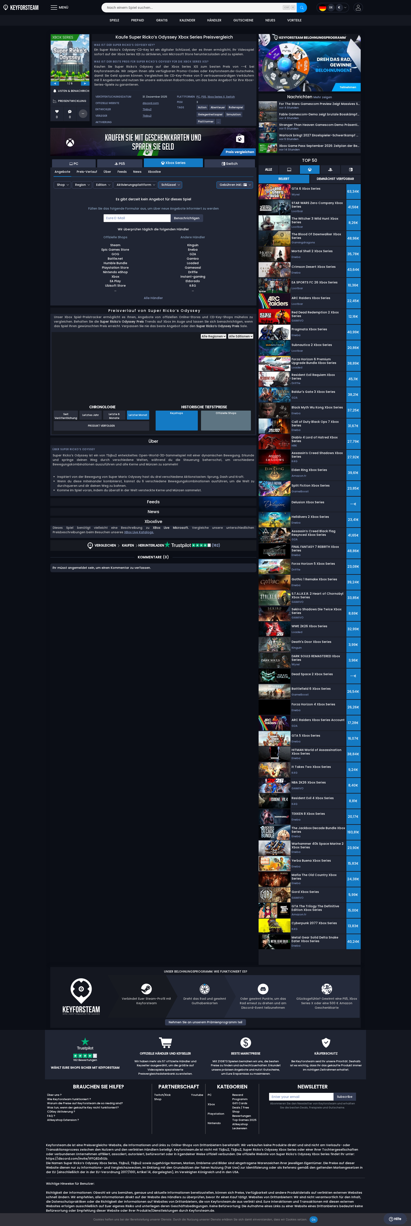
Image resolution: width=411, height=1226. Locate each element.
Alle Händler (153, 298)
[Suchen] (302, 7)
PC (198, 96)
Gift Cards (239, 1103)
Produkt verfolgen (101, 426)
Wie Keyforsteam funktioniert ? (69, 1099)
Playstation (216, 1114)
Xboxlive (154, 172)
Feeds (122, 172)
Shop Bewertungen (241, 1114)
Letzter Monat (138, 415)
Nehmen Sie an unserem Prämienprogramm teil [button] (205, 1022)
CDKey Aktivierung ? (61, 1112)
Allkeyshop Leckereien (240, 1126)
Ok (314, 1219)
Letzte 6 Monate (114, 416)
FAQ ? (51, 1116)
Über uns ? (54, 1095)
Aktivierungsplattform (134, 185)
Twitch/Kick (162, 1095)
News (137, 172)
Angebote (62, 172)
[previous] (55, 83)
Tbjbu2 (147, 109)
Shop (61, 185)
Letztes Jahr (90, 415)
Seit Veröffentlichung (66, 416)
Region (80, 185)
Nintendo (214, 1123)
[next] (85, 83)
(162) (215, 545)
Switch (230, 96)
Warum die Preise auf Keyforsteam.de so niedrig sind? (85, 1103)
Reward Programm (239, 1097)
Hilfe (397, 1219)
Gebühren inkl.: (231, 185)
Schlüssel (168, 185)
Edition (101, 185)
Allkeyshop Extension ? (63, 1120)
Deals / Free (240, 1107)
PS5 (203, 96)
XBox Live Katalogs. (139, 532)
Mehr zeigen (322, 97)
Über (107, 172)
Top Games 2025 (244, 1120)
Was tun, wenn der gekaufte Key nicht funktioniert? (83, 1107)
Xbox (211, 1104)
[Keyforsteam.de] (20, 7)
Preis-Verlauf (87, 172)
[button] (358, 7)
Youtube (197, 1095)
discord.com (151, 103)
